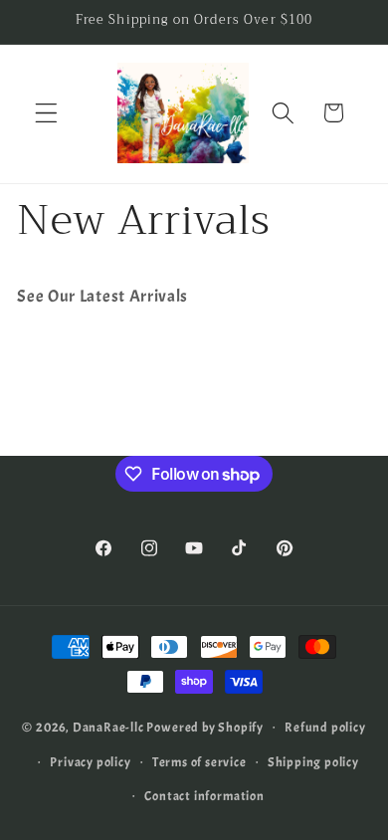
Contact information (204, 796)
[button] (46, 113)
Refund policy (325, 727)
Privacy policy (90, 762)
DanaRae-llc (108, 727)
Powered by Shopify (205, 727)
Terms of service (199, 762)
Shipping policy (313, 762)
